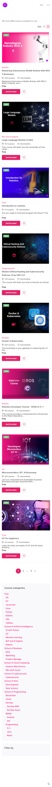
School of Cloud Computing (16, 663)
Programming (12, 724)
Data (8, 652)
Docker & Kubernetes (12, 341)
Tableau (9, 623)
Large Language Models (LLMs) (17, 140)
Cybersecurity (12, 677)
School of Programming (15, 692)
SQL (7, 619)
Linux (8, 608)
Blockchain (11, 695)
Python (9, 612)
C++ (9, 728)
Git (7, 597)
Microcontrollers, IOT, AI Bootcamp (19, 472)
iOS (8, 721)
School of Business (13, 648)
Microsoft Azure (13, 670)
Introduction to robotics (13, 206)
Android (10, 717)
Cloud (8, 699)
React (9, 735)
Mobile (9, 713)
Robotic (9, 615)
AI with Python (12, 630)
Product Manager (14, 659)
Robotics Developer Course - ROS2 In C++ (23, 407)
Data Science (12, 688)
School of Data (11, 681)
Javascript (10, 605)
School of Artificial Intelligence (18, 626)
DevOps (9, 703)
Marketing (10, 655)
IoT (7, 601)
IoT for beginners (10, 538)
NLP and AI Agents (14, 641)
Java (9, 732)
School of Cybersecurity (15, 673)
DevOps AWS (13, 706)
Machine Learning (14, 637)
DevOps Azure (13, 710)
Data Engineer (12, 684)
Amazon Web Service (15, 666)
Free (6, 594)
